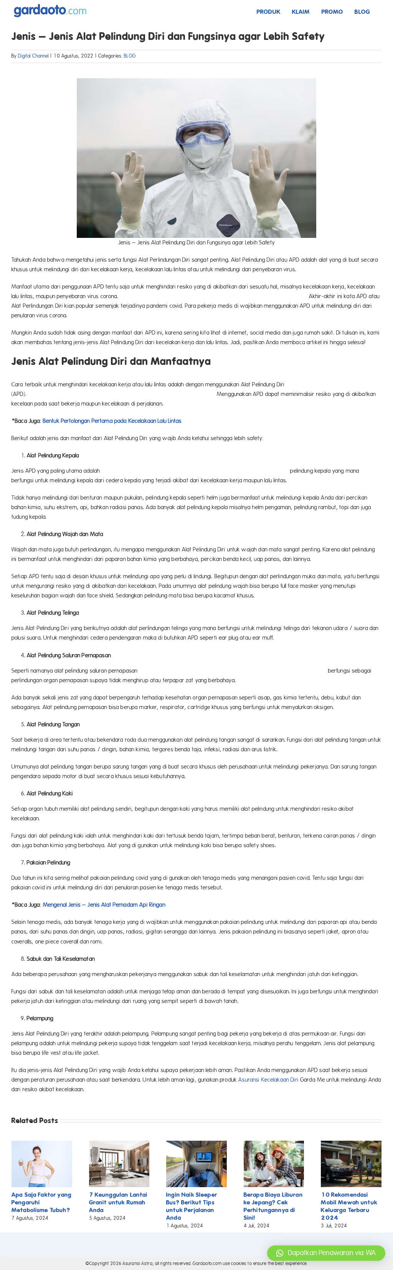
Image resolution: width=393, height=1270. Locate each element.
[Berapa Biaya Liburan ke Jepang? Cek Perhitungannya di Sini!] (274, 1144)
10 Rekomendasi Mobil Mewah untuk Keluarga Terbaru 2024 (349, 1206)
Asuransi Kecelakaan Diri (268, 1079)
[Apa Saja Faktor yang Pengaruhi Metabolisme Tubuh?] (42, 1144)
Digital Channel (33, 56)
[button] (326, 1253)
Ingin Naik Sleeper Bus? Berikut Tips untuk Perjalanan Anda (191, 1206)
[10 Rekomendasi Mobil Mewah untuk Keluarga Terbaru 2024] (351, 1144)
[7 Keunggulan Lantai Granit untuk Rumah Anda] (119, 1144)
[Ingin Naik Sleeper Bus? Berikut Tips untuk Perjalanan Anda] (196, 1144)
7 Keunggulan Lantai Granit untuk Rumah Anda (118, 1202)
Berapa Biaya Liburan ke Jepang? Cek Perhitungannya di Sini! (273, 1206)
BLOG (130, 56)
